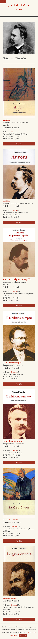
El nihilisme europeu (12, 362)
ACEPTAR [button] (23, 635)
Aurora (6, 119)
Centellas (14, 210)
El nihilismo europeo (12, 441)
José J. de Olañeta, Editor (19, 7)
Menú (3, 1)
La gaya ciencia (9, 597)
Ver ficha (19, 144)
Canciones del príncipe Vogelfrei (17, 279)
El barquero (14, 132)
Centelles (14, 372)
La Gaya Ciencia (10, 519)
